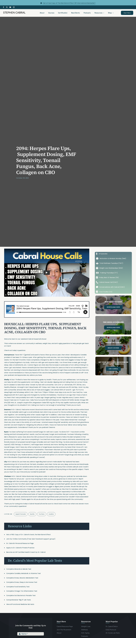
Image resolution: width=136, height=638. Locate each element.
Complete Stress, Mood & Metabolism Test (22, 578)
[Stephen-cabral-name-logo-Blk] (14, 12)
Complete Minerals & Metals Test (18, 569)
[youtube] (10, 7)
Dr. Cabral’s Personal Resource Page (20, 543)
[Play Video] (47, 272)
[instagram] (14, 7)
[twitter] (7, 7)
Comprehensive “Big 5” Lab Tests (18, 600)
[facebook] (3, 7)
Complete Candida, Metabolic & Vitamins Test (23, 573)
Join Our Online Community (16, 539)
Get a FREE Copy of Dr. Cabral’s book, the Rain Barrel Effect (28, 534)
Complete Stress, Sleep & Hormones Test (21, 582)
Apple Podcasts (21, 514)
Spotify (32, 514)
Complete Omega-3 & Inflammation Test (21, 591)
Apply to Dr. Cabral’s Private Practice (20, 548)
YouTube (42, 514)
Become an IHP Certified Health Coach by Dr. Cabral (25, 552)
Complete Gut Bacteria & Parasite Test (21, 595)
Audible (51, 514)
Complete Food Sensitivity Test (18, 587)
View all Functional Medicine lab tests (20, 604)
